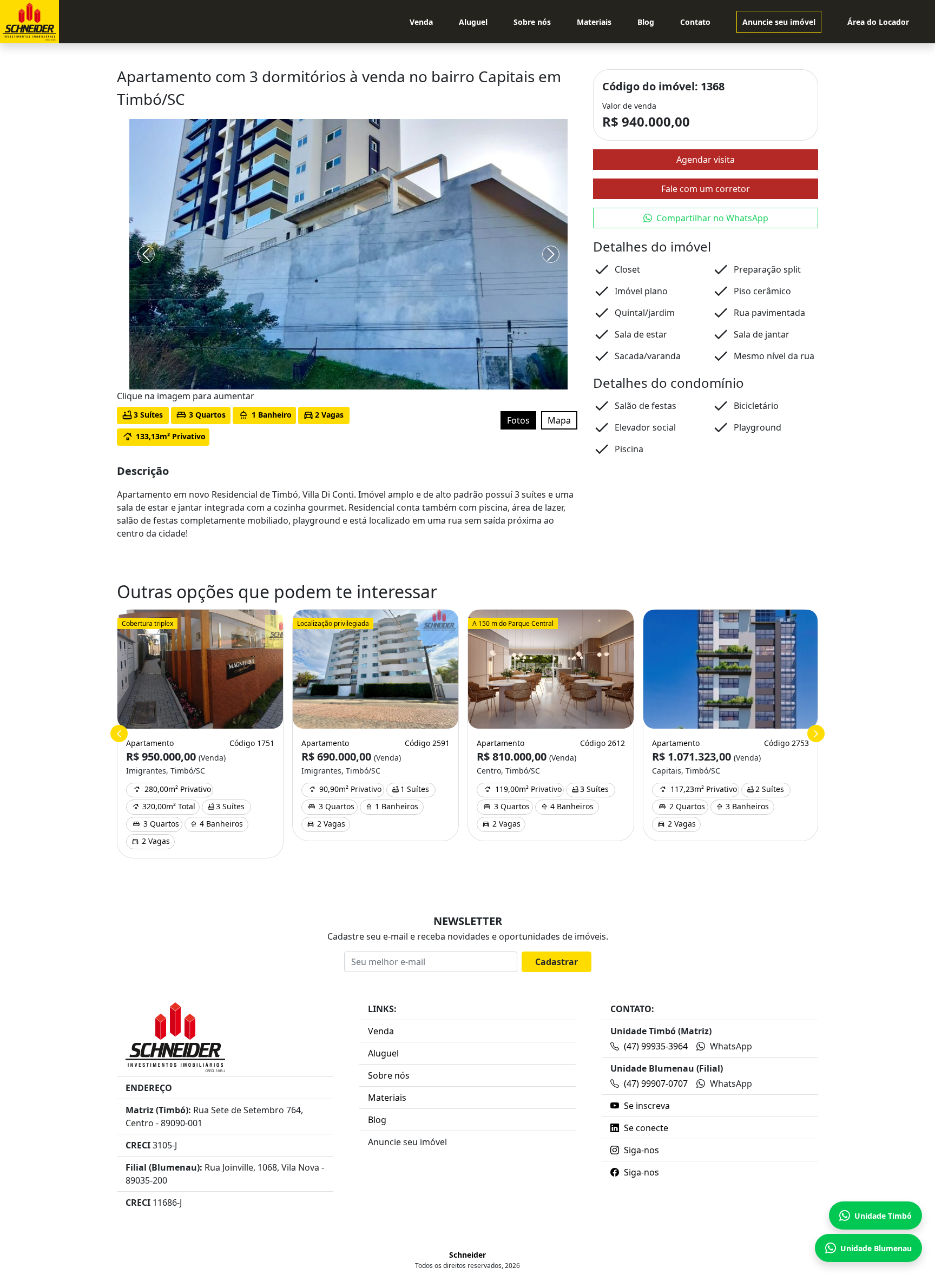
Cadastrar (556, 962)
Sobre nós (532, 22)
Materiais (594, 22)
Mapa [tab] (559, 420)
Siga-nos (640, 1150)
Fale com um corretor (705, 189)
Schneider (467, 1255)
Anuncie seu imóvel (778, 22)
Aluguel (473, 22)
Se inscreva (646, 1106)
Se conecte (645, 1128)
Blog (645, 22)
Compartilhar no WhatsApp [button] (712, 218)
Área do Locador (878, 22)
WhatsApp (730, 1046)
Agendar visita (705, 160)
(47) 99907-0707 (656, 1083)
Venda (421, 22)
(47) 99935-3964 (656, 1046)
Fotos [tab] (518, 420)
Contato (695, 22)
